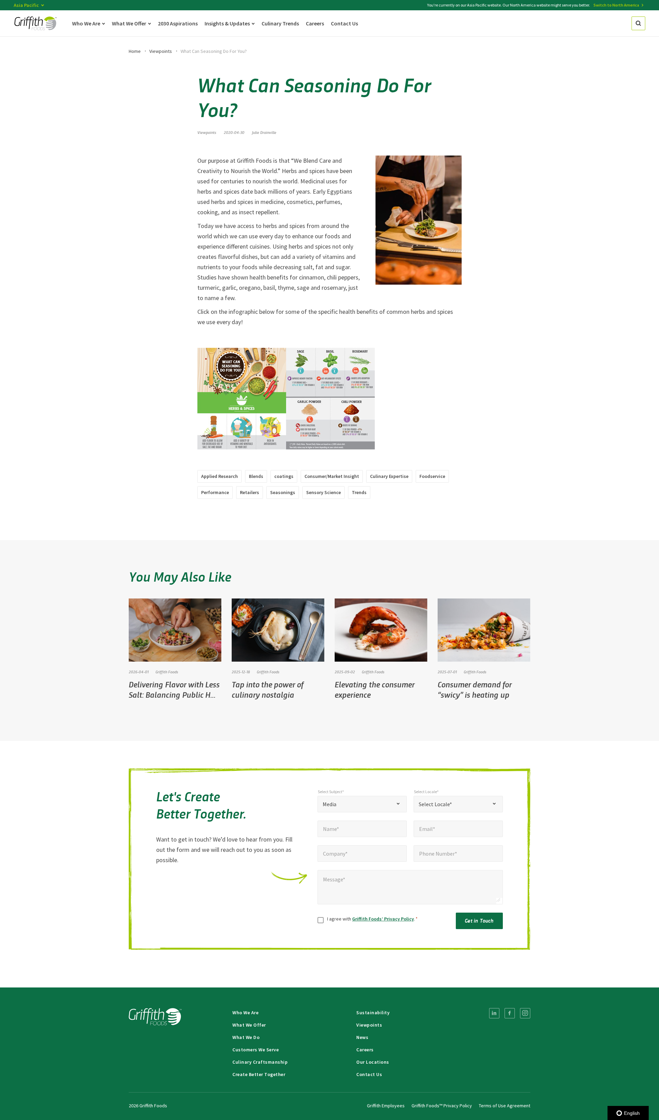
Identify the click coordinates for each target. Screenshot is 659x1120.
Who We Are (245, 1012)
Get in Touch (479, 920)
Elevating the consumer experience (375, 689)
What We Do (245, 1037)
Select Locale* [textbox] (435, 804)
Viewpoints (160, 51)
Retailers (249, 492)
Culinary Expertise (389, 476)
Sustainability (373, 1012)
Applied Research (219, 476)
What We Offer (249, 1025)
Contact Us (369, 1074)
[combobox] (362, 804)
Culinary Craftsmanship (260, 1062)
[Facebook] (510, 1013)
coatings (283, 476)
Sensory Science (323, 492)
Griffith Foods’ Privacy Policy (383, 919)
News (362, 1037)
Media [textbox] (329, 804)
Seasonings (282, 492)
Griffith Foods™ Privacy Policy (442, 1105)
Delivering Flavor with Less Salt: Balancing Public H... (174, 689)
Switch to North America (616, 5)
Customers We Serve (255, 1050)
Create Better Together (258, 1074)
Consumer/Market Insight (331, 476)
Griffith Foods (166, 671)
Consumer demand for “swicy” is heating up (475, 689)
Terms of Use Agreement (504, 1105)
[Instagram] (525, 1013)
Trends (359, 492)
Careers (365, 1050)
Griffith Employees (386, 1105)
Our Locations (372, 1062)
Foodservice (432, 476)
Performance (215, 492)
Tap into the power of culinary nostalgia (267, 689)
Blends (256, 476)
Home (135, 51)
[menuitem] (494, 1013)
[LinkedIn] (494, 1013)
